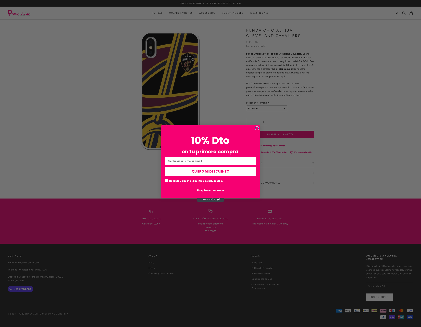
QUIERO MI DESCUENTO (210, 171)
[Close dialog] (257, 128)
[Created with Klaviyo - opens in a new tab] (210, 200)
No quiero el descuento (210, 190)
